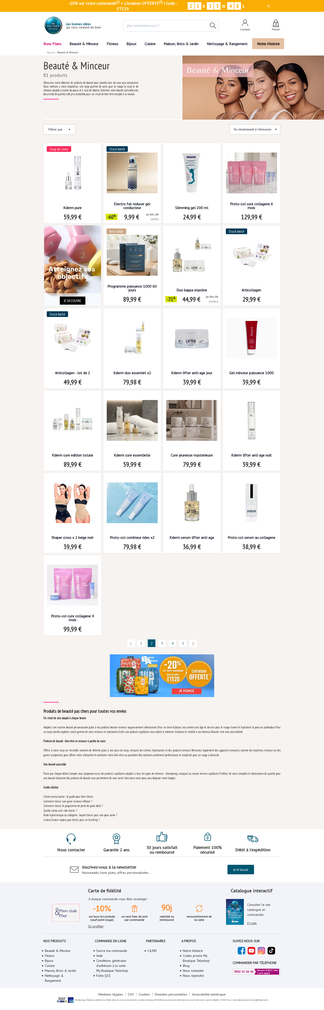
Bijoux (131, 43)
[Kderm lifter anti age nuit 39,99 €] (251, 422)
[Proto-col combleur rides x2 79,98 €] (132, 504)
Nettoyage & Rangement (227, 43)
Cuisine (150, 43)
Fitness (112, 43)
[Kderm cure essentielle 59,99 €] (132, 422)
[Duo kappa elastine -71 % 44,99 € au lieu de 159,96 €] (191, 257)
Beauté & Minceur (83, 43)
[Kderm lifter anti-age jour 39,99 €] (191, 340)
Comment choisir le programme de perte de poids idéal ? (73, 806)
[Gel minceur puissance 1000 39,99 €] (251, 340)
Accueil (51, 52)
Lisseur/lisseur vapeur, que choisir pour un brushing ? (71, 820)
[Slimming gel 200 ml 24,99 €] (191, 174)
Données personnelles (171, 994)
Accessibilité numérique (209, 994)
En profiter (96, 926)
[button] (131, 643)
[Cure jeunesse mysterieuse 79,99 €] (191, 422)
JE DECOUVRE (72, 300)
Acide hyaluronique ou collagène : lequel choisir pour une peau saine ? (80, 815)
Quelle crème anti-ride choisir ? (60, 811)
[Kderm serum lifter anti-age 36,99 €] (191, 504)
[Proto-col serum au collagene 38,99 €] (251, 504)
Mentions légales (110, 994)
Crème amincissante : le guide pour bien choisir (68, 797)
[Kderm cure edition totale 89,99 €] (72, 422)
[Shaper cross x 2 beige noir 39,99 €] (72, 504)
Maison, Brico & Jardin (181, 43)
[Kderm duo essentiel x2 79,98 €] (132, 340)
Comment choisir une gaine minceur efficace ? (67, 801)
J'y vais (252, 923)
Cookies (144, 994)
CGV (131, 994)
